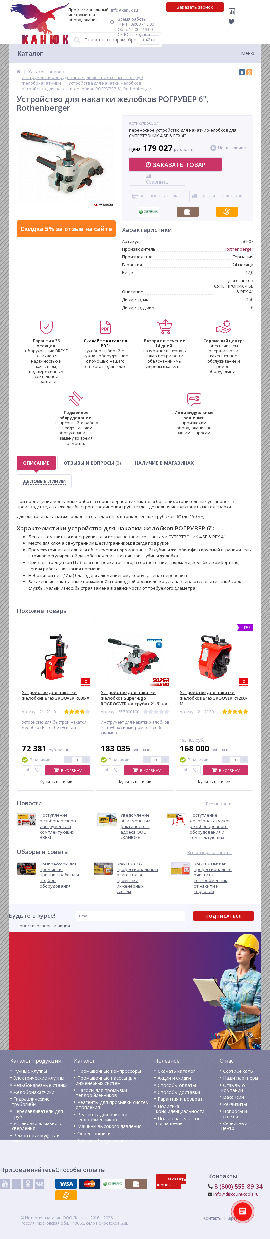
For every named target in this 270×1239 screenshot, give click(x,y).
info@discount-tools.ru (236, 1194)
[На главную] (40, 23)
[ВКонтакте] (242, 72)
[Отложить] (37, 770)
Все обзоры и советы (209, 852)
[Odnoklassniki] (28, 1184)
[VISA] (66, 1184)
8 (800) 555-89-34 (238, 1186)
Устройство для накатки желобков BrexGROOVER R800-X (55, 695)
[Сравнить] (26, 770)
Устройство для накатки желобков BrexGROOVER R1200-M (213, 698)
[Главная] (19, 72)
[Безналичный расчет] (227, 210)
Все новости (219, 804)
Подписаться (223, 916)
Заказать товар (179, 164)
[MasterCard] (89, 1184)
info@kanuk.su (124, 10)
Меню (247, 53)
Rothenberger (239, 249)
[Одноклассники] (249, 72)
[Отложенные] (233, 27)
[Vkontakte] (39, 1184)
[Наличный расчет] (188, 210)
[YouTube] (5, 1184)
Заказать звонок (195, 7)
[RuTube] (16, 1184)
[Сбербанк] (148, 210)
